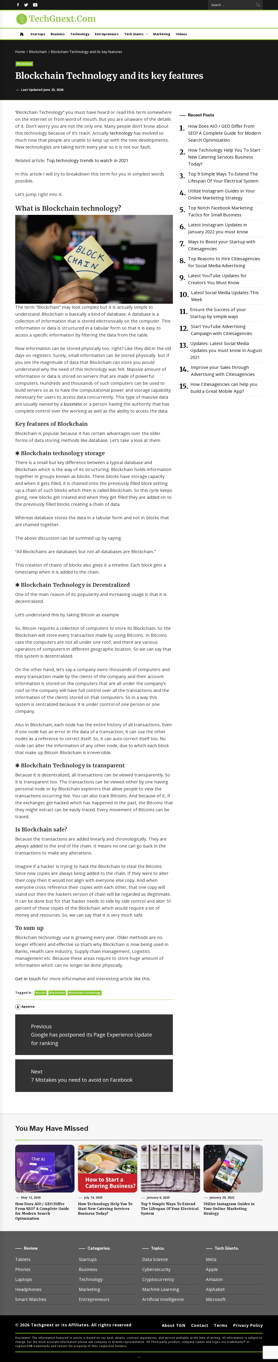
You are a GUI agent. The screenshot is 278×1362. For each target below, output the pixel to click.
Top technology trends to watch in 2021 (87, 160)
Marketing (161, 34)
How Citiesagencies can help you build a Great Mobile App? (223, 387)
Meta (211, 1259)
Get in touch (28, 979)
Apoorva (28, 1006)
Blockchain (24, 64)
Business (58, 34)
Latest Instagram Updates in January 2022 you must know (218, 228)
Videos (181, 34)
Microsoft (216, 1299)
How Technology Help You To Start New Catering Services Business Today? (224, 157)
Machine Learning (160, 1289)
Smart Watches (30, 1299)
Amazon (214, 1279)
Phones (23, 1269)
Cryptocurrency (158, 1279)
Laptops (23, 1279)
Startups (37, 34)
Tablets (23, 1259)
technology (121, 133)
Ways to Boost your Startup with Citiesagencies (221, 245)
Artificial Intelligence (163, 1299)
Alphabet (215, 1289)
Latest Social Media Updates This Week (225, 296)
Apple (212, 1269)
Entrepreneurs (107, 34)
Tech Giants (134, 34)
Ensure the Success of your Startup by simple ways (218, 313)
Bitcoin (40, 993)
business (73, 404)
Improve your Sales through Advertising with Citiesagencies (223, 370)
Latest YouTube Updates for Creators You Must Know (217, 279)
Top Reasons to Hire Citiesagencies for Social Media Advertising (224, 262)
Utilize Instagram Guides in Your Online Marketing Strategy (221, 194)
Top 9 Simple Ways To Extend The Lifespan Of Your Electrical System (223, 177)
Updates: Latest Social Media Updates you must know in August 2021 (226, 350)
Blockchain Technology (85, 993)
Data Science (155, 1259)
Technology (79, 34)
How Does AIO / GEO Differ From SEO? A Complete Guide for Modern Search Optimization (224, 133)
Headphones (28, 1289)
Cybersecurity (156, 1269)
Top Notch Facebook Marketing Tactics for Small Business (220, 211)
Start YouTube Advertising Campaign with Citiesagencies (221, 329)
